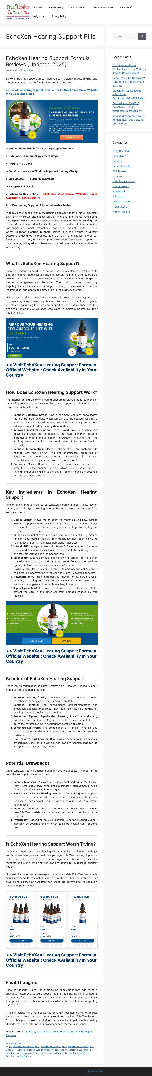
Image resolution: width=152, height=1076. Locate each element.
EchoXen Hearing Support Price (21, 1053)
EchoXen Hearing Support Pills (76, 1049)
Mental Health (120, 186)
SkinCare (37, 7)
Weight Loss (39, 16)
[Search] (142, 36)
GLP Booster (119, 171)
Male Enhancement (104, 7)
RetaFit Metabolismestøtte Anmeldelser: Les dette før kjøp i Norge (128, 119)
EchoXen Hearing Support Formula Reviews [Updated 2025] (48, 61)
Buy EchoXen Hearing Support (24, 1046)
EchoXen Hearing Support (53, 1046)
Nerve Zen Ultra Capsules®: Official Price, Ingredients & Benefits (128, 82)
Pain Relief (126, 7)
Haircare (117, 176)
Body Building (55, 7)
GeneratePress (95, 1071)
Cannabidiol (119, 156)
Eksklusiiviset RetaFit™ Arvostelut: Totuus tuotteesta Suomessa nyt (127, 107)
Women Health (121, 211)
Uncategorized (121, 201)
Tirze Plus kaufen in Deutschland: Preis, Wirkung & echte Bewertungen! (129, 69)
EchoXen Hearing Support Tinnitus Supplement (61, 1053)
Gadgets (117, 161)
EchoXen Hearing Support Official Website (39, 1049)
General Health (77, 7)
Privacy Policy (59, 16)
